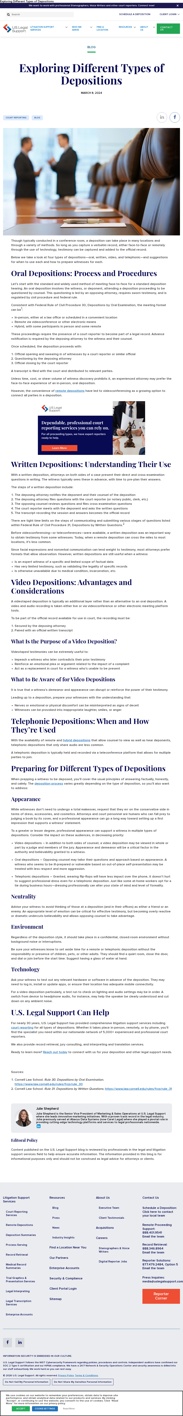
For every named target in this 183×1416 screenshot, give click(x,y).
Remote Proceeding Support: (157, 1227)
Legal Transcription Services (18, 1303)
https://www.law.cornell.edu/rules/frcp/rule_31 (138, 1089)
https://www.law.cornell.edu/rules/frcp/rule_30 (49, 1084)
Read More (69, 1409)
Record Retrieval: (154, 1244)
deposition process (48, 783)
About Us (144, 28)
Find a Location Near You (68, 1247)
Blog (37, 118)
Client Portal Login (63, 1288)
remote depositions (70, 391)
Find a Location (102, 28)
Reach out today (55, 1052)
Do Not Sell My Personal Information (26, 1382)
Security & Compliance (66, 1278)
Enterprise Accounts (19, 1314)
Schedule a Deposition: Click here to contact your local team (159, 1211)
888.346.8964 (152, 1248)
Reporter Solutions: (156, 1260)
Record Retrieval (17, 1254)
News (56, 1227)
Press (56, 1217)
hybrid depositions (76, 740)
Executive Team (109, 1207)
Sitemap (56, 1299)
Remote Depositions (19, 1225)
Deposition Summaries (21, 1235)
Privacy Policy (66, 1375)
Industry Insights (63, 1237)
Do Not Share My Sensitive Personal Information (83, 1382)
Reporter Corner (161, 1296)
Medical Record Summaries (16, 1266)
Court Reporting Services (17, 1213)
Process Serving (16, 1244)
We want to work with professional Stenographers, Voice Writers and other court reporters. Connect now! (91, 5)
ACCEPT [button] (20, 1409)
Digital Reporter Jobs (113, 1261)
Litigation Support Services (42, 28)
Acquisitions (105, 1227)
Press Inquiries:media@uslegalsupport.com (162, 1279)
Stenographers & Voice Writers (114, 1250)
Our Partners (59, 1258)
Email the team (153, 1236)
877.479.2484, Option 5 (160, 1264)
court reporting (22, 1027)
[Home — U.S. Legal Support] (15, 31)
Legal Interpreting (18, 1291)
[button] (168, 28)
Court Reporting (16, 118)
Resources (125, 27)
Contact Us (166, 28)
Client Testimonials (111, 1217)
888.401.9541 (152, 1232)
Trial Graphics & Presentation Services (20, 1280)
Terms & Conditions (86, 1375)
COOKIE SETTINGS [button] (45, 1409)
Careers (102, 1238)
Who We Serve (76, 28)
